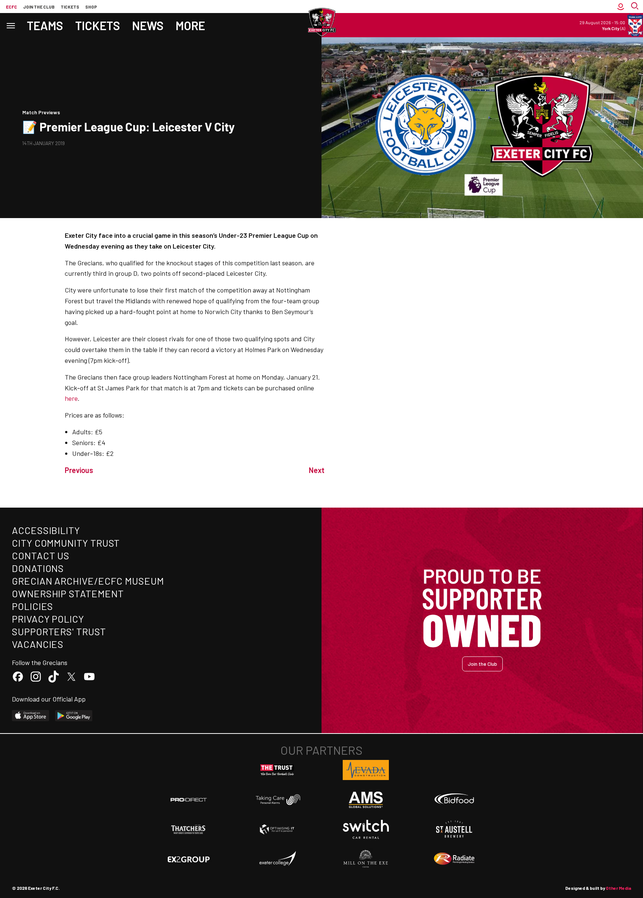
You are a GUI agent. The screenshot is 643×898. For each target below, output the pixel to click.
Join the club (39, 6)
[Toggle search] (635, 6)
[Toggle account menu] (620, 6)
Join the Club (482, 664)
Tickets (70, 6)
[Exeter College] (277, 859)
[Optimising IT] (277, 829)
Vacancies (38, 644)
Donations (38, 568)
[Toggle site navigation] (10, 25)
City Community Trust (66, 543)
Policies (32, 606)
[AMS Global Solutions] (366, 800)
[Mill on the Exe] (366, 859)
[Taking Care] (277, 799)
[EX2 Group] (189, 859)
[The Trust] (277, 770)
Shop (91, 6)
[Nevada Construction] (366, 770)
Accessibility (46, 530)
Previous (79, 470)
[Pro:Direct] (189, 799)
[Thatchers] (189, 829)
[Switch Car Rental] (366, 829)
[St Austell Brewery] (454, 829)
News (148, 25)
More (190, 25)
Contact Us (41, 555)
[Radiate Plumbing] (454, 859)
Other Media (618, 888)
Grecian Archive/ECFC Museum (88, 581)
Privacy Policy (48, 618)
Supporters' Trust (59, 631)
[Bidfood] (454, 799)
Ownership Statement (68, 593)
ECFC (11, 6)
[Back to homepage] (321, 22)
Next (316, 470)
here (71, 398)
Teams (45, 25)
